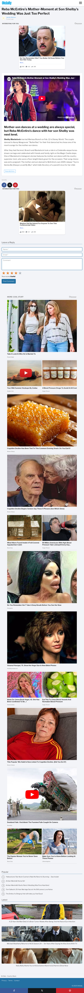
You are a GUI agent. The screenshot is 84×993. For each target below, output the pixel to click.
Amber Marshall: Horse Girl (15, 881)
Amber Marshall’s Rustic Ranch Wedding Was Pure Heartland (27, 885)
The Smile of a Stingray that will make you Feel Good (24, 894)
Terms (10, 980)
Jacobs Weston (11, 17)
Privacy (4, 980)
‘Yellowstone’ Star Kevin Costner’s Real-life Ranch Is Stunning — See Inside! (32, 877)
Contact (16, 980)
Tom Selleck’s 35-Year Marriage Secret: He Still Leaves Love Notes (29, 889)
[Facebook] (4, 185)
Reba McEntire (10, 171)
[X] (9, 185)
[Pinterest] (15, 185)
